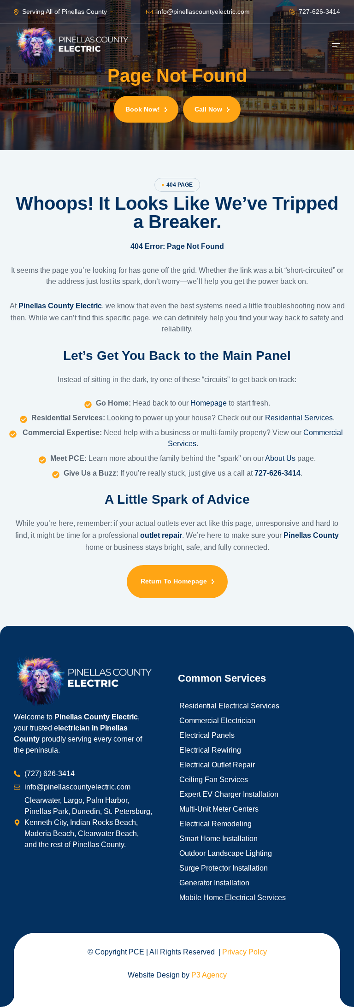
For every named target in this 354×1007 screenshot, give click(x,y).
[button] (146, 109)
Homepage (209, 403)
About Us (280, 458)
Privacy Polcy (244, 952)
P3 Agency (209, 975)
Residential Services (299, 418)
